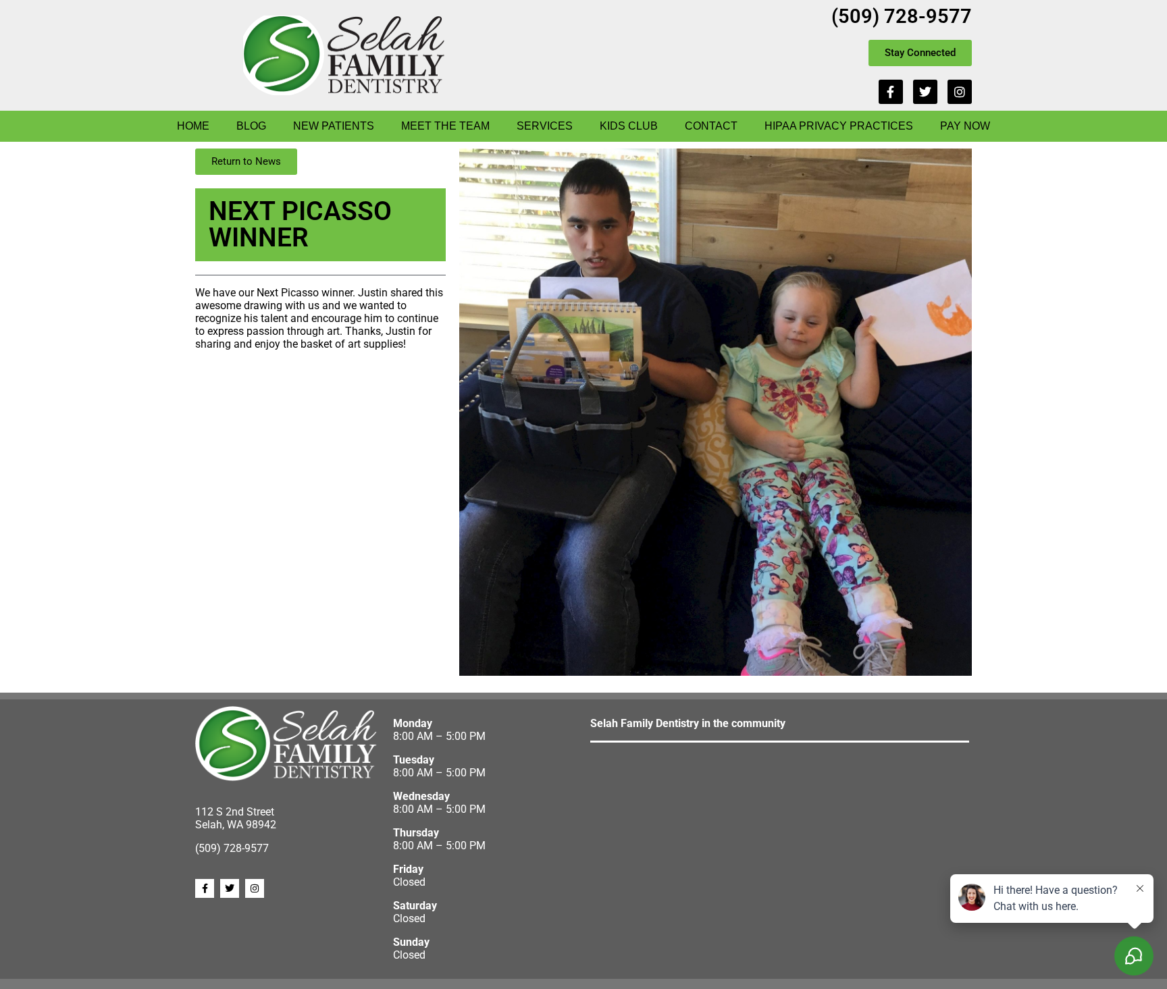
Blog (251, 126)
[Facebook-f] (891, 92)
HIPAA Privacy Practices (838, 126)
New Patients (333, 126)
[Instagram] (960, 92)
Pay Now (965, 126)
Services (545, 126)
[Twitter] (925, 92)
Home (193, 126)
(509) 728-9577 (901, 16)
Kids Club (629, 126)
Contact (711, 126)
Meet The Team (445, 126)
